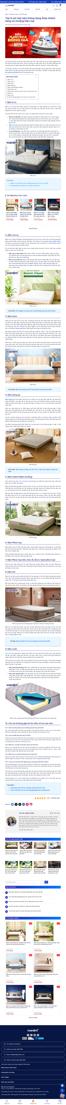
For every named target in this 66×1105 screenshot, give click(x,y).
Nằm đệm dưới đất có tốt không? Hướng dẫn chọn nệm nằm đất (25, 892)
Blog (6, 14)
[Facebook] (28, 1035)
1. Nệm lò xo (10, 79)
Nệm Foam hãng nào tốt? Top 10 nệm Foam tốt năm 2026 (34, 389)
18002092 (43, 2)
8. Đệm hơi (10, 93)
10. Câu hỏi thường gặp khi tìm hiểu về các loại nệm (21, 97)
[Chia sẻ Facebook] (12, 804)
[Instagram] (38, 1035)
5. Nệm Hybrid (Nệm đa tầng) (15, 87)
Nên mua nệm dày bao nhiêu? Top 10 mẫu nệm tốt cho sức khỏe (26, 901)
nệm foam (19, 328)
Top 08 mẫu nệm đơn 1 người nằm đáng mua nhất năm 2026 (25, 911)
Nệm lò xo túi (13, 125)
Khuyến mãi (57, 9)
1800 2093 (22, 1060)
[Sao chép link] (30, 804)
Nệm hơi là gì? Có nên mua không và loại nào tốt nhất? (33, 641)
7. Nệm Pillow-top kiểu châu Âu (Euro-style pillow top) (22, 91)
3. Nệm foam (10, 83)
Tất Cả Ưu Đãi (32, 1017)
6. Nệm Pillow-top (12, 89)
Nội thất (38, 9)
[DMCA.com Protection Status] (24, 1038)
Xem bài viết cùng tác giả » (26, 829)
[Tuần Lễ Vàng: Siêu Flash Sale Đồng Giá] (33, 42)
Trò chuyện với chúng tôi (13, 1044)
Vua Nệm (19, 778)
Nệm (6, 9)
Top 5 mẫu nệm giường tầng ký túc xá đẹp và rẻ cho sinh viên (25, 896)
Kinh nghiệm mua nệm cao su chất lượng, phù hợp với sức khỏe (35, 311)
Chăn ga (16, 9)
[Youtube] (34, 1035)
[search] (53, 5)
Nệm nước (8, 653)
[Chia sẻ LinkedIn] (23, 804)
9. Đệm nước (10, 95)
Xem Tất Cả (32, 228)
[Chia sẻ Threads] (19, 804)
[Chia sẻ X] (16, 804)
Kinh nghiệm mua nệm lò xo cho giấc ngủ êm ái (25, 185)
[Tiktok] (31, 1035)
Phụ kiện (27, 9)
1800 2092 (20, 1049)
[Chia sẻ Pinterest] (27, 804)
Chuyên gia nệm (13, 14)
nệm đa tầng (23, 481)
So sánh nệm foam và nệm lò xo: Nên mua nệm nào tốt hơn (24, 906)
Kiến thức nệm (23, 14)
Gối (47, 9)
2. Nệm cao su (10, 81)
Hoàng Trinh (27, 24)
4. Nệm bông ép (11, 85)
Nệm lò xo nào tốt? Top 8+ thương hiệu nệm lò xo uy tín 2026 (29, 183)
